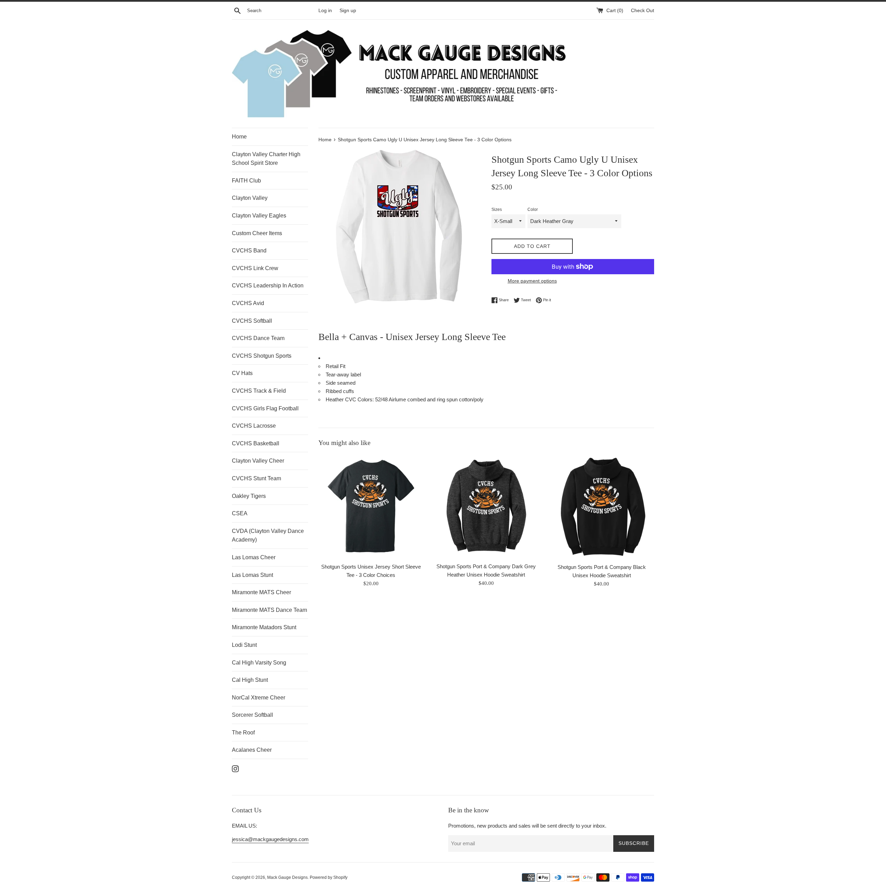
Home (239, 137)
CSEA (239, 513)
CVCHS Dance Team (258, 338)
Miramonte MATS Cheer (261, 592)
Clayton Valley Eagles (259, 215)
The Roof (243, 732)
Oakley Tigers (249, 496)
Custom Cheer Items (257, 233)
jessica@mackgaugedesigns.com (270, 839)
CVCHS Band (249, 250)
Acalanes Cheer (252, 750)
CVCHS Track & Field (259, 391)
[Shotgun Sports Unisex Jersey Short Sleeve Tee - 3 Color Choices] (370, 506)
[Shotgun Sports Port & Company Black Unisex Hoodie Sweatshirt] (601, 507)
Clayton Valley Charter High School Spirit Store (266, 158)
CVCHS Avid (248, 303)
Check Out (642, 10)
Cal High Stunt (250, 680)
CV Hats (242, 373)
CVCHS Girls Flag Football (265, 408)
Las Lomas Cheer (253, 557)
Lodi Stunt (244, 645)
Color (532, 209)
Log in (325, 10)
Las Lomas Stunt (252, 575)
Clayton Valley (250, 198)
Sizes (496, 209)
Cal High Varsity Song (259, 663)
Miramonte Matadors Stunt (264, 627)
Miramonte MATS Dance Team (269, 610)
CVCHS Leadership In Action (268, 285)
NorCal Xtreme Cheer (258, 698)
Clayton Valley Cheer (258, 461)
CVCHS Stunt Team (256, 478)
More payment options (532, 281)
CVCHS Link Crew (255, 268)
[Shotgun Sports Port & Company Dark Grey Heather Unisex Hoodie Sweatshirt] (486, 506)
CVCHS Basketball (255, 443)
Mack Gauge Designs (287, 877)
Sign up (348, 10)
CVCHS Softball (252, 321)
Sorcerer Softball (252, 715)
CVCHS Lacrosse (254, 426)
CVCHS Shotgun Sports (261, 356)
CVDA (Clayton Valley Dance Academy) (268, 535)
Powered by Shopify (328, 877)
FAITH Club (246, 181)
